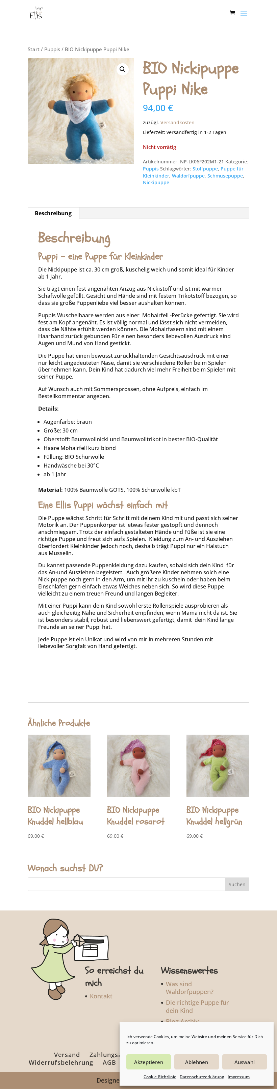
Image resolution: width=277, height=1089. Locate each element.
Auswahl (244, 1062)
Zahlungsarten (112, 1055)
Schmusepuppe (225, 175)
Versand (67, 1055)
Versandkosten (177, 122)
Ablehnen (196, 1062)
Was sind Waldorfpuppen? (189, 988)
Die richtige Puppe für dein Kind (197, 1006)
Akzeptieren (148, 1062)
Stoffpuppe (205, 168)
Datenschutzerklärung (202, 1077)
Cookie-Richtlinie (160, 1077)
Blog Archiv (182, 1021)
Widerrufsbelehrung (61, 1062)
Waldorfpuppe (188, 175)
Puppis (52, 49)
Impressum (239, 1077)
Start (34, 49)
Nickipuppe (156, 182)
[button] (123, 69)
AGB (109, 1062)
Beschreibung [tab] (53, 213)
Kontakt (101, 996)
